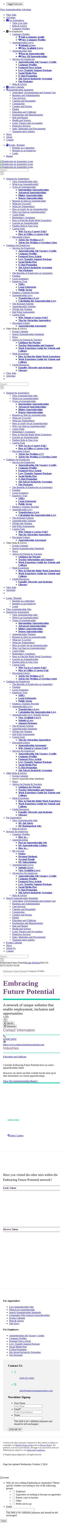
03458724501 (10, 1039)
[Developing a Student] (31, 1222)
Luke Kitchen (33, 962)
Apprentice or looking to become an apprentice (38, 1494)
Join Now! (14, 1323)
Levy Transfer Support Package (24, 1344)
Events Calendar (17, 1318)
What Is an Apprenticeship (22, 1309)
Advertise (26, 9)
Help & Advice (16, 1320)
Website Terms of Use (24, 1445)
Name (17, 1415)
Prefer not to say (24, 1503)
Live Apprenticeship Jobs (21, 1307)
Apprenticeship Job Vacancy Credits (26, 1335)
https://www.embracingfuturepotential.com (23, 1044)
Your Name (19, 1403)
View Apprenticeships (10, 9)
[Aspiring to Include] (31, 1284)
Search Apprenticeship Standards (25, 1312)
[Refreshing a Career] (31, 1263)
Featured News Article (20, 1341)
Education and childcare (14, 1056)
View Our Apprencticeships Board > (20, 1081)
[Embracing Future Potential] (32, 1168)
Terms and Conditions (36, 1450)
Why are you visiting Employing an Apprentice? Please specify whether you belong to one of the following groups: (32, 1485)
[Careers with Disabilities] (31, 1246)
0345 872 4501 (27, 1378)
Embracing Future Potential (15, 971)
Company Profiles (18, 1338)
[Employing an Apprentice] (31, 1205)
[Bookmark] (5, 1020)
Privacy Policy (46, 1445)
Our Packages (16, 1355)
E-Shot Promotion (18, 1349)
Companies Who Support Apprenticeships (29, 1315)
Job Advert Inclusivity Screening (25, 1352)
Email (17, 1409)
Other (18, 1500)
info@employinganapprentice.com (36, 1390)
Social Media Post (18, 1346)
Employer (20, 1491)
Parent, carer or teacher (27, 1497)
